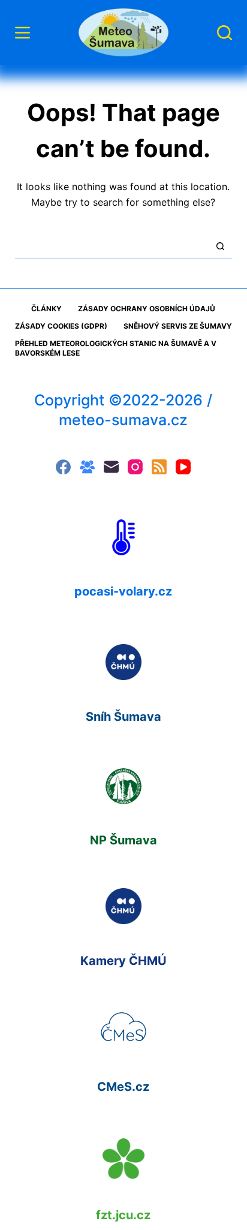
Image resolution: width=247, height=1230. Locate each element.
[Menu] (22, 32)
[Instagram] (135, 466)
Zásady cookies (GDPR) (61, 325)
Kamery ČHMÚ (123, 961)
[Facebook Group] (87, 466)
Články (46, 308)
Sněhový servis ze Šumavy (177, 325)
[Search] (224, 32)
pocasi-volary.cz (123, 591)
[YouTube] (183, 466)
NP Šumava (123, 840)
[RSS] (159, 466)
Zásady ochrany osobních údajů (146, 308)
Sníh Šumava (123, 716)
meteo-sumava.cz (123, 420)
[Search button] (220, 246)
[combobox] (112, 246)
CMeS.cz (123, 1086)
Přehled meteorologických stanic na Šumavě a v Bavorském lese (115, 348)
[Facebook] (63, 466)
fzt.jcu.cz (123, 1215)
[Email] (111, 466)
